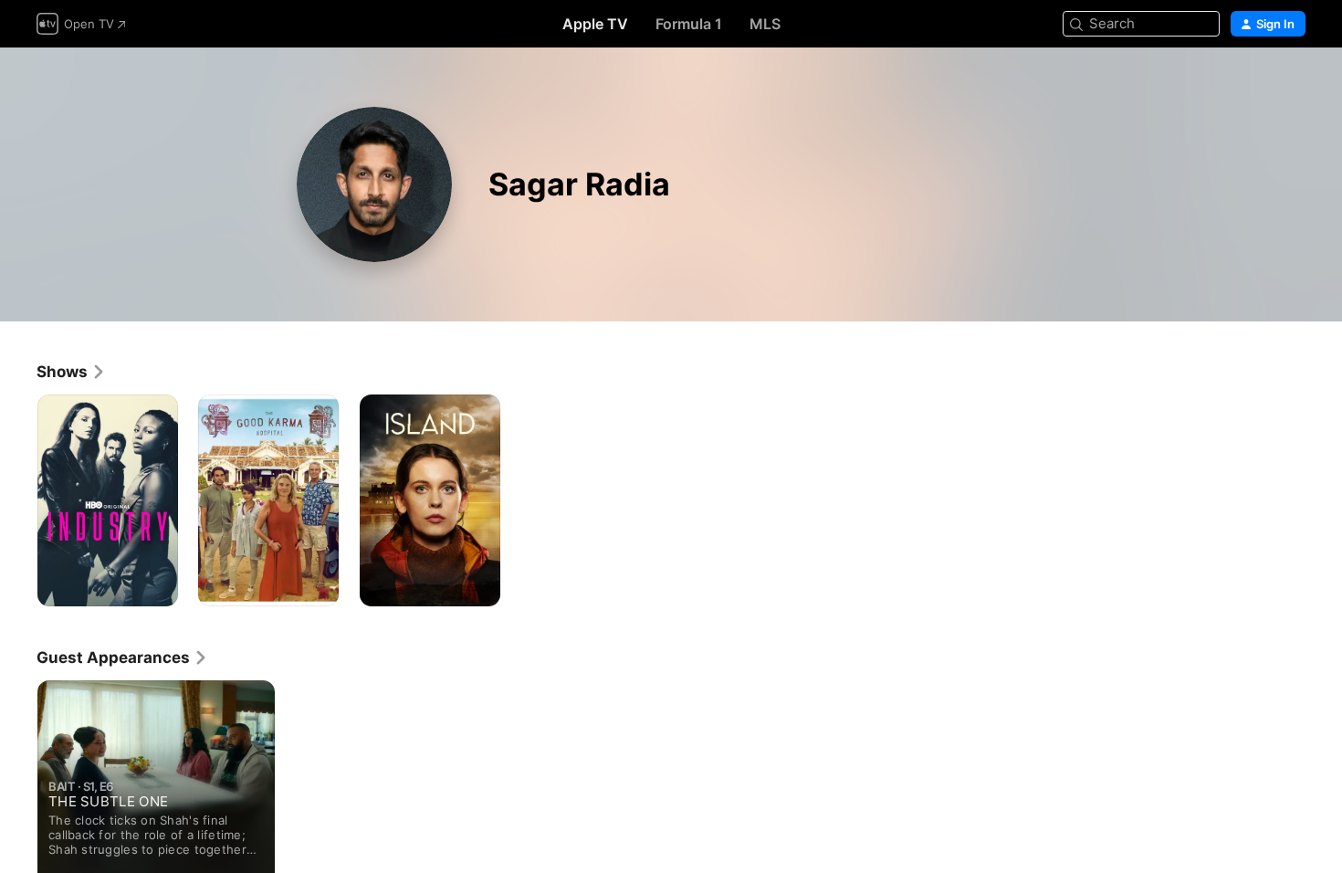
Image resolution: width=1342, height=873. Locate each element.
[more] (157, 585)
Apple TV (595, 24)
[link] (71, 372)
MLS (765, 24)
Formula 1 (688, 24)
